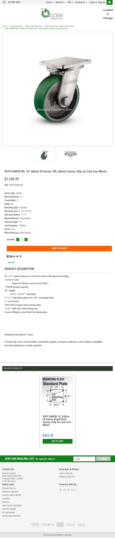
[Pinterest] (20, 256)
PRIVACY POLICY (9, 488)
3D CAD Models (8, 512)
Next (110, 89)
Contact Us (80, 2)
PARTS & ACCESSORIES (11, 506)
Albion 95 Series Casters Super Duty (59, 26)
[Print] (14, 256)
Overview (11, 262)
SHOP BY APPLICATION (11, 495)
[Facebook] (8, 256)
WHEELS (5, 502)
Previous (4, 89)
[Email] (11, 256)
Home (49, 2)
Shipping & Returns (67, 477)
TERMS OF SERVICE (10, 492)
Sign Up (101, 2)
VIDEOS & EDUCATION (11, 516)
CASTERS (6, 499)
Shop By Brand (16, 26)
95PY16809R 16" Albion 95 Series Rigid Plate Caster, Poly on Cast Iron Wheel (57, 421)
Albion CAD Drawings (33, 26)
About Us (60, 2)
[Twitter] (17, 256)
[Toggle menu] (4, 4)
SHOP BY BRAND (9, 509)
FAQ (69, 2)
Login (92, 2)
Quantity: (11, 239)
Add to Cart (57, 441)
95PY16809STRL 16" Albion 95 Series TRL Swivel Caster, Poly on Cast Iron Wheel (37, 29)
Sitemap (68, 535)
